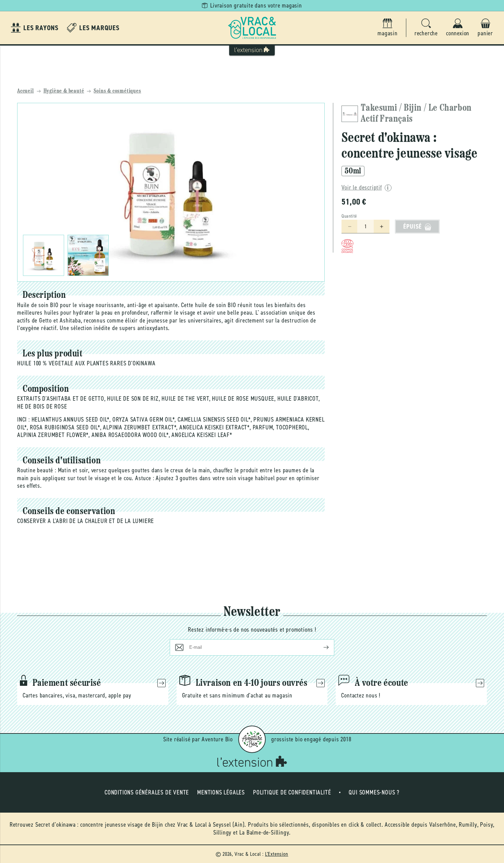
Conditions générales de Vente (147, 792)
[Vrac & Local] (252, 28)
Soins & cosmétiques (117, 91)
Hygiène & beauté (64, 91)
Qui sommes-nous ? (374, 792)
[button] (426, 28)
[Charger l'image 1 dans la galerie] (43, 255)
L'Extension (276, 854)
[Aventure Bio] (252, 739)
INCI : (23, 419)
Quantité (349, 216)
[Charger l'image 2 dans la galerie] (88, 255)
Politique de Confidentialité (292, 792)
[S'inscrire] (320, 647)
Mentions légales (221, 792)
